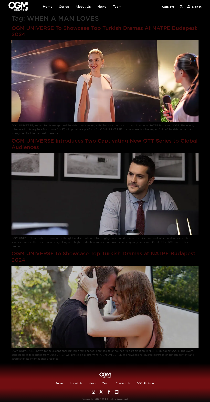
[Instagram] (93, 392)
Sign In (197, 6)
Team (117, 6)
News (101, 6)
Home (47, 6)
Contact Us (123, 383)
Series (64, 6)
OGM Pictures (145, 383)
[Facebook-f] (109, 392)
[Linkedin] (117, 392)
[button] (181, 6)
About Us (83, 6)
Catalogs (168, 6)
